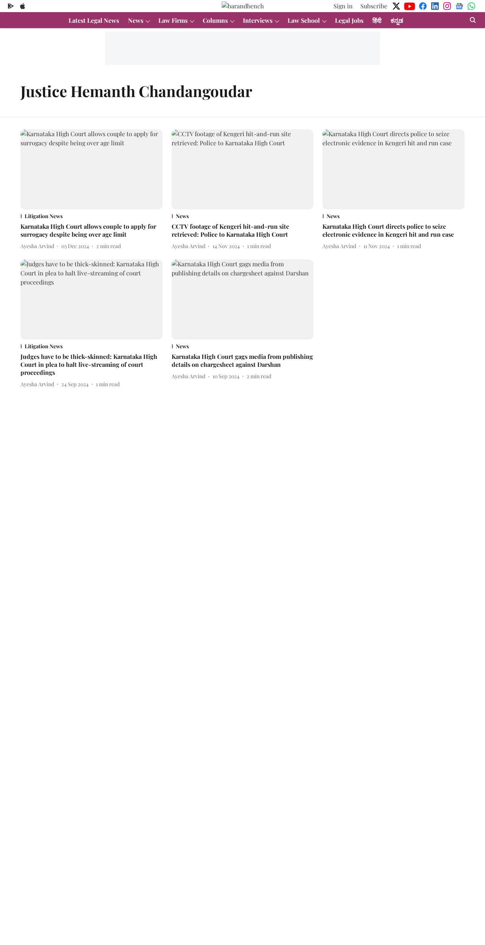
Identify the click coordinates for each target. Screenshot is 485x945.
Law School (304, 20)
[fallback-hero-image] (91, 169)
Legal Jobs (349, 20)
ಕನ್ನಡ (397, 20)
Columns (215, 20)
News (135, 20)
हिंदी (377, 20)
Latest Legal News (94, 20)
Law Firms (173, 20)
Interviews (257, 20)
